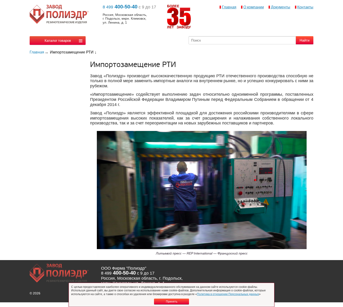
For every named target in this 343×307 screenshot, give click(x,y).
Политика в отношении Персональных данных (228, 294)
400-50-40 (120, 7)
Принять (171, 301)
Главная (229, 7)
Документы (280, 7)
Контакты (305, 7)
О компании (253, 7)
